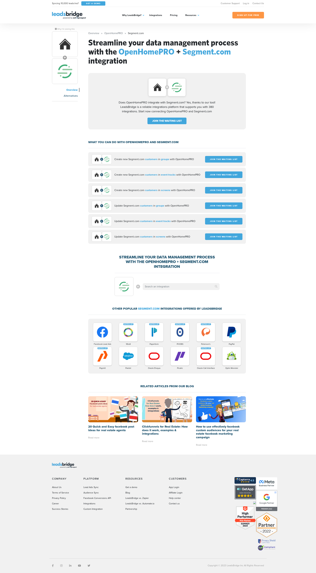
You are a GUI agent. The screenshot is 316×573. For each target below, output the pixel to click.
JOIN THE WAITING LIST (167, 121)
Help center (175, 498)
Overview (72, 90)
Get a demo (131, 487)
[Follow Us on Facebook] (53, 566)
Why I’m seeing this (66, 29)
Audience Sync (91, 492)
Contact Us (258, 3)
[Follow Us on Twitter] (89, 566)
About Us (57, 487)
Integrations (155, 15)
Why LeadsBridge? (131, 15)
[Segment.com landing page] (65, 71)
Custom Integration (93, 509)
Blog (127, 492)
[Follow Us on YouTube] (79, 566)
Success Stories (60, 509)
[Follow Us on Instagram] (61, 566)
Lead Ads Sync (91, 487)
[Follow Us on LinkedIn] (70, 566)
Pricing (173, 15)
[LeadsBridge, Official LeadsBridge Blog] (69, 15)
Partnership (131, 509)
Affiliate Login (176, 492)
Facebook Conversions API (97, 498)
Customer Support (230, 3)
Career (55, 503)
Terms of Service (60, 492)
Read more (93, 437)
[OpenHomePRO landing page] (65, 44)
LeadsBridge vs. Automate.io (139, 503)
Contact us (174, 503)
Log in (246, 3)
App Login (174, 487)
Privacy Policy (59, 498)
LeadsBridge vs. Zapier (137, 498)
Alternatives (71, 96)
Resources (190, 15)
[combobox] (181, 286)
